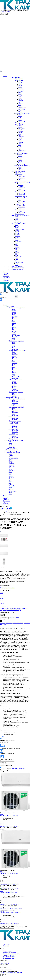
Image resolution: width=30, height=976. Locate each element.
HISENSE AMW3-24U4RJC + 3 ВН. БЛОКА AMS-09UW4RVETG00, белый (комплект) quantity (13, 927)
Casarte (20, 84)
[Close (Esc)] (0, 974)
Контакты (5, 280)
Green (19, 94)
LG (19, 102)
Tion (16, 220)
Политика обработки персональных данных (11, 972)
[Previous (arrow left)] (0, 975)
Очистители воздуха (17, 266)
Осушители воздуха (17, 269)
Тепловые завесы (19, 198)
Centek (20, 83)
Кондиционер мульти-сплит (7, 587)
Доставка (5, 273)
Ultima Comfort (22, 107)
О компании (6, 944)
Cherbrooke (21, 128)
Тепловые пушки (19, 204)
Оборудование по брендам (19, 223)
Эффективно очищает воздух (13, 610)
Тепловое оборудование (18, 171)
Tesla (19, 105)
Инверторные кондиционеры (19, 79)
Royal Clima (21, 109)
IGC (19, 145)
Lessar (20, 146)
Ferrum (20, 95)
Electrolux (20, 88)
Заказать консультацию (6, 765)
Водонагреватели (20, 209)
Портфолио (6, 276)
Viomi (19, 111)
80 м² (1, 593)
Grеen (16, 244)
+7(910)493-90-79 (4, 963)
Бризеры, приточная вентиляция (20, 215)
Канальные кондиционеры (22, 165)
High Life (20, 100)
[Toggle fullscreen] (3, 974)
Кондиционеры (16, 77)
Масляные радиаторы (21, 196)
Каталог (5, 76)
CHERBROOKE (19, 229)
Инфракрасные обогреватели (19, 173)
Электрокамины (19, 214)
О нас (4, 278)
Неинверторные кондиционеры (19, 123)
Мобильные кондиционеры (22, 113)
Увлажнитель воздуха (8, 956)
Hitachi (20, 99)
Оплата (5, 274)
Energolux (21, 89)
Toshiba (20, 106)
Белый (1, 598)
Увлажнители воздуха (18, 267)
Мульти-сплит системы (21, 153)
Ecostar (20, 116)
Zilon (19, 180)
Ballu (19, 81)
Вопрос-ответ (6, 277)
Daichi (20, 87)
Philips (20, 211)
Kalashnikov (21, 178)
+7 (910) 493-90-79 (5, 11)
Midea (20, 110)
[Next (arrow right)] (2, 975)
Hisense (20, 103)
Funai (19, 96)
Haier (19, 98)
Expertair (20, 91)
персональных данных (18, 768)
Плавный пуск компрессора (7, 608)
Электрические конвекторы (22, 182)
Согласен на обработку (12, 768)
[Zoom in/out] (5, 974)
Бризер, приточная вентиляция (11, 953)
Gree (19, 92)
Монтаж (5, 272)
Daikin (20, 85)
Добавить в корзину (5, 617)
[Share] (2, 974)
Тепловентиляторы (20, 192)
